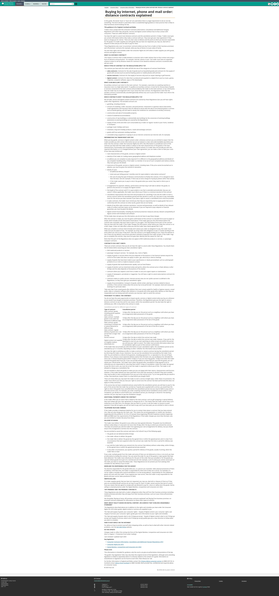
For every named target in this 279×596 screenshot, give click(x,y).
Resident (106, 7)
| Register (22, 1)
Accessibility (190, 584)
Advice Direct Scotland (122, 563)
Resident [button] (19, 4)
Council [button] (27, 4)
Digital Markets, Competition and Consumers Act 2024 (124, 547)
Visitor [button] (44, 4)
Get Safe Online (121, 527)
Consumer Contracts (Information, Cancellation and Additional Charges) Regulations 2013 (135, 542)
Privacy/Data (198, 581)
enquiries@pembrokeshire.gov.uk (102, 580)
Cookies (221, 581)
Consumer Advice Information (127, 7)
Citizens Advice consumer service (151, 561)
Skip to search (13, 1)
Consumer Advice (114, 7)
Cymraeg (205, 587)
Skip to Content (4, 1)
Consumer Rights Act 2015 (115, 544)
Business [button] (36, 4)
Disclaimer (244, 581)
